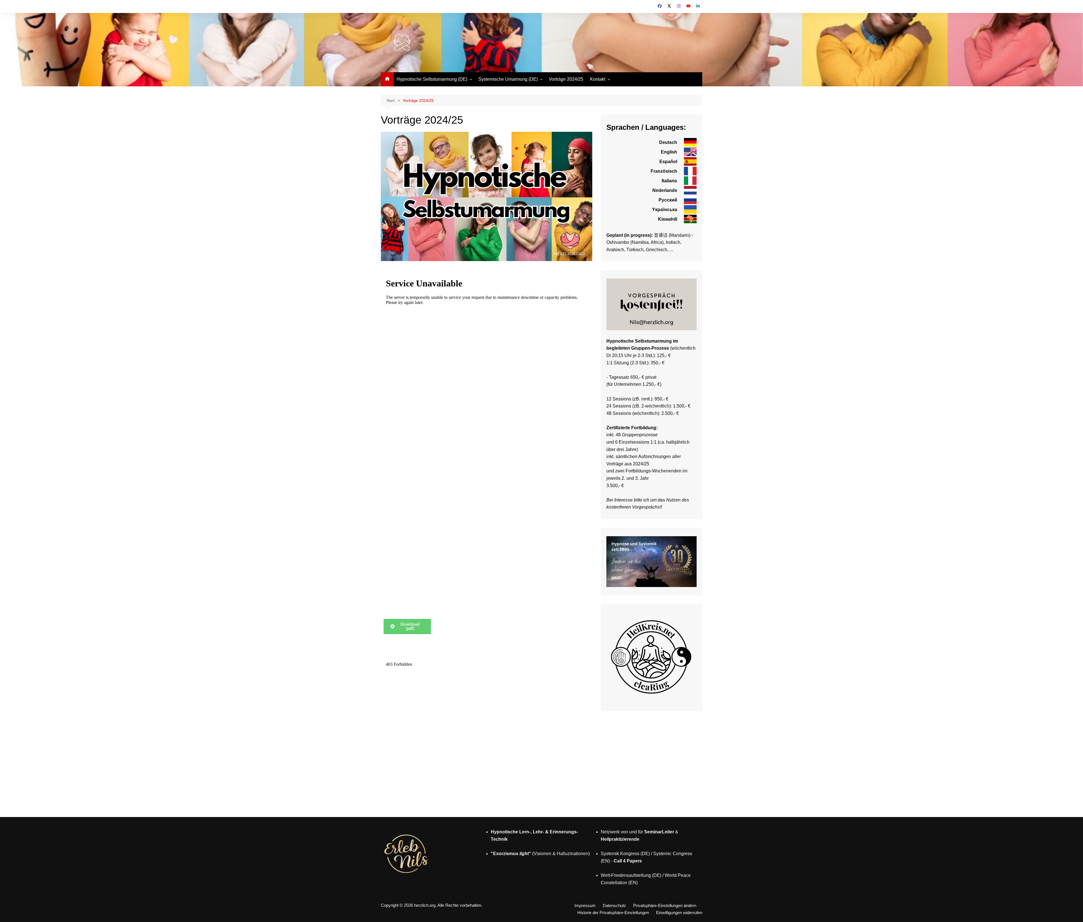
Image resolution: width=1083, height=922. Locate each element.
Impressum (585, 905)
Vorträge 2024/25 (566, 79)
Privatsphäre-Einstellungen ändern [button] (664, 905)
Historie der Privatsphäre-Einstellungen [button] (613, 912)
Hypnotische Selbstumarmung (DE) (432, 79)
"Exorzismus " (511, 853)
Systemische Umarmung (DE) (508, 79)
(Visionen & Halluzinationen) (560, 853)
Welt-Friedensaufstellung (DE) (631, 875)
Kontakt (597, 79)
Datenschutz (614, 905)
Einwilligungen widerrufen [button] (679, 912)
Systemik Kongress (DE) (625, 853)
